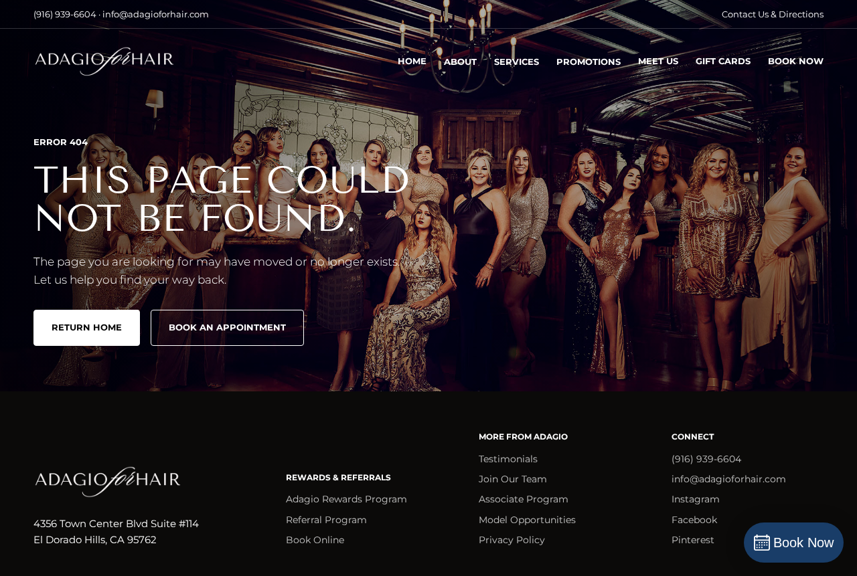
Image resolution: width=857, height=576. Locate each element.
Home (412, 61)
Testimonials (508, 459)
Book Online (315, 540)
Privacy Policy (512, 540)
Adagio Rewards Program (346, 499)
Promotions (588, 61)
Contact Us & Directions (773, 14)
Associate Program (523, 499)
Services (516, 61)
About (460, 61)
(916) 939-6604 (706, 459)
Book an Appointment (227, 327)
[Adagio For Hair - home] (103, 61)
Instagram (696, 499)
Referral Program (326, 520)
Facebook (694, 520)
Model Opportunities (527, 520)
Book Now (796, 61)
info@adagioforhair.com (729, 479)
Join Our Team (513, 479)
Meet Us (658, 61)
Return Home (87, 327)
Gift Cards (723, 61)
